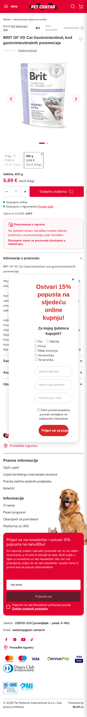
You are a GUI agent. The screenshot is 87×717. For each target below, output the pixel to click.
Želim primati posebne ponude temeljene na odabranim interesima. (54, 414)
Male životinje (47, 351)
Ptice (41, 346)
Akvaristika (45, 355)
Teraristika (45, 360)
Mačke (54, 341)
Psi (39, 341)
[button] (72, 279)
